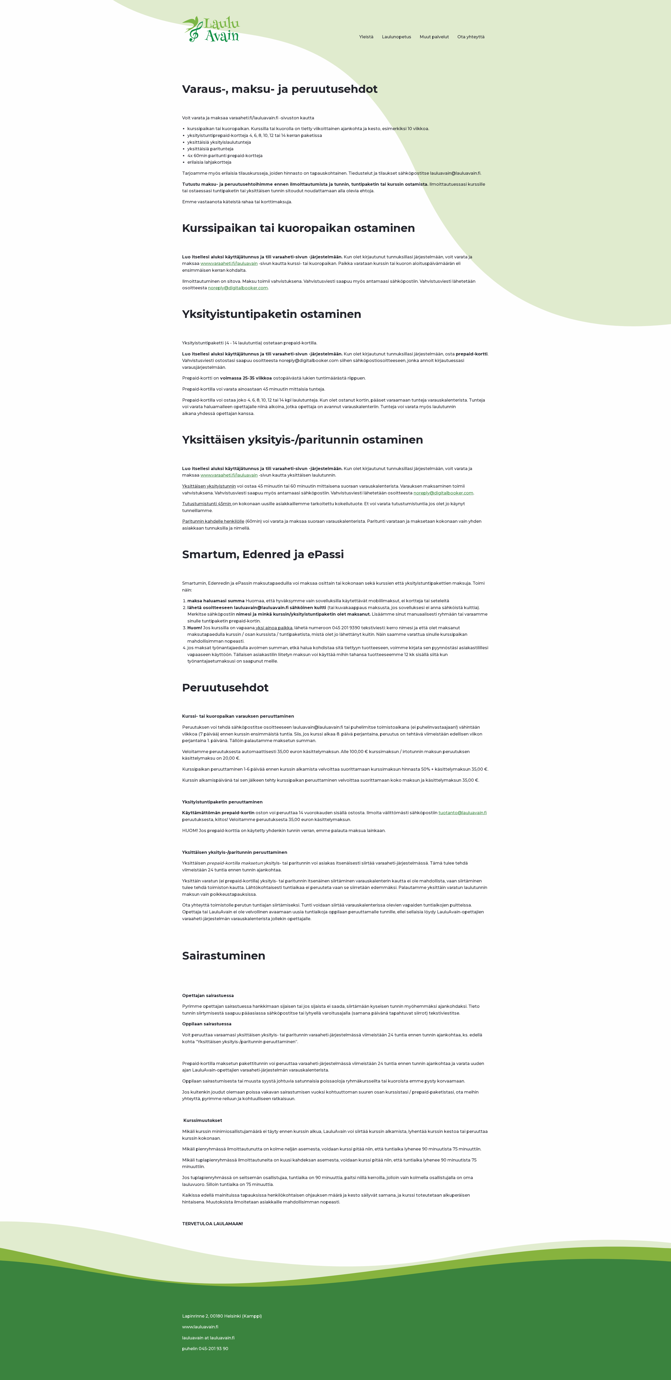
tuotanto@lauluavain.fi (463, 812)
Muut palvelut (434, 36)
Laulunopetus (396, 36)
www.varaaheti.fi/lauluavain (229, 263)
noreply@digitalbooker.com (238, 287)
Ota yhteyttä (471, 36)
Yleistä (366, 36)
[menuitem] (366, 37)
